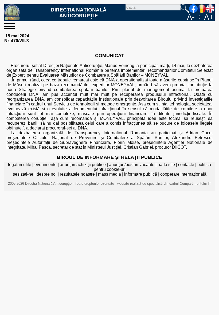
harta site (166, 164)
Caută (185, 8)
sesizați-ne (23, 174)
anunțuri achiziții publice (83, 164)
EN (210, 8)
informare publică (140, 174)
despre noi (47, 174)
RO (202, 8)
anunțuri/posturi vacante (131, 164)
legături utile (19, 164)
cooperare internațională (183, 174)
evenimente (45, 164)
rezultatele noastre (77, 174)
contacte (186, 164)
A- (191, 17)
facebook (193, 8)
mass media (109, 174)
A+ (209, 17)
